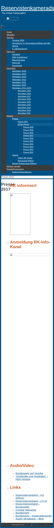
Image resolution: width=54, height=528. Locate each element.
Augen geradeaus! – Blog (30, 518)
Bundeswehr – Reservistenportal (34, 516)
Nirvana (28, 525)
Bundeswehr (22, 513)
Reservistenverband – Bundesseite (28, 505)
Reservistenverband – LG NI (31, 501)
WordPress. (37, 525)
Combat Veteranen (26, 510)
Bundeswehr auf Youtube (29, 473)
